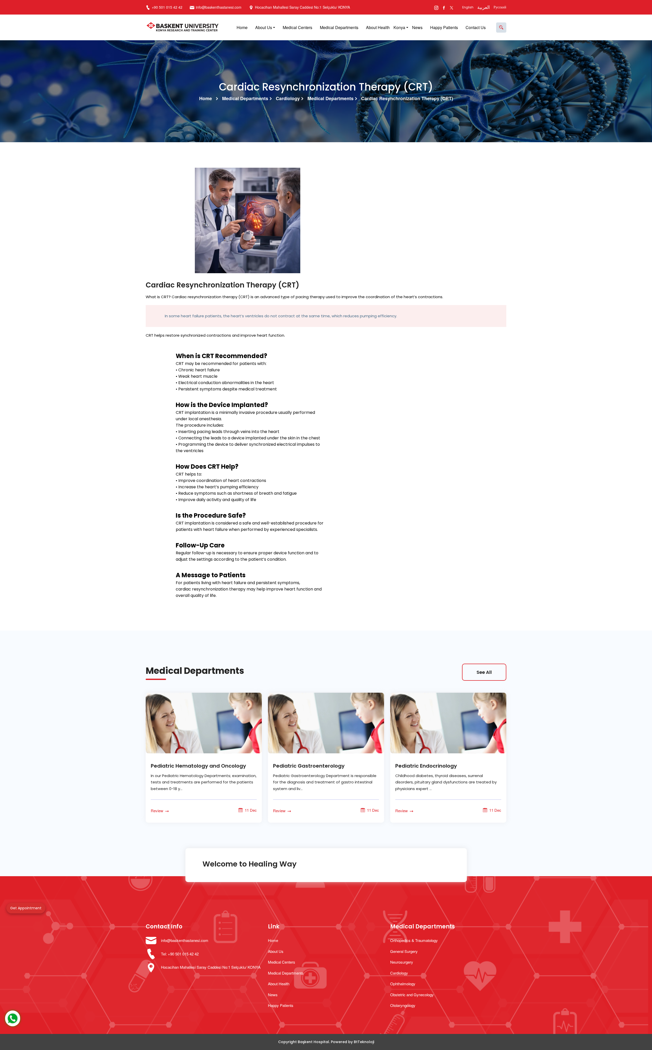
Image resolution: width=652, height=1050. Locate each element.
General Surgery (404, 951)
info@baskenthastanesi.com (218, 7)
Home (242, 27)
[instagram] (436, 7)
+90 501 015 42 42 (166, 7)
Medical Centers (297, 27)
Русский (500, 7)
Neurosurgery (401, 962)
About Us (263, 27)
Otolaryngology (402, 1005)
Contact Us (476, 27)
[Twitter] (451, 7)
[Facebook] (444, 7)
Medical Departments (339, 27)
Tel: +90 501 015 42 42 (180, 953)
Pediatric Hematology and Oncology (198, 765)
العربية (483, 7)
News (417, 27)
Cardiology (288, 98)
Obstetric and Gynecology (412, 994)
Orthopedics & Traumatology (414, 940)
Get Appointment (26, 908)
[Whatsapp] (12, 1018)
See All (484, 672)
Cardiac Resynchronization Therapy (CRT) (407, 98)
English (467, 7)
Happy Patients (444, 27)
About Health (378, 27)
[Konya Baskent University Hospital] (184, 27)
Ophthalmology (402, 983)
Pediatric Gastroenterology (309, 765)
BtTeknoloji (364, 1041)
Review (157, 810)
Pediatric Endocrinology (426, 765)
